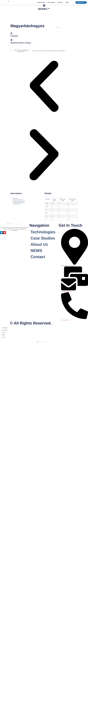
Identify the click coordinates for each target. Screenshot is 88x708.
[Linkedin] (1, 232)
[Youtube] (4, 232)
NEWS (36, 250)
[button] (44, 86)
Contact (38, 257)
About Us (60, 2)
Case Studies (51, 2)
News (66, 2)
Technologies (41, 2)
